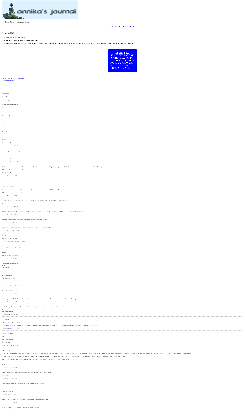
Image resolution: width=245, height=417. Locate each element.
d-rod (8, 222)
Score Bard (9, 134)
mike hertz (9, 153)
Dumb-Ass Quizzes (10, 80)
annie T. (8, 118)
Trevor (8, 314)
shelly (8, 110)
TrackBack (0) (21, 78)
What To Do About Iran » (130, 26)
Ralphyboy (9, 230)
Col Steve (9, 402)
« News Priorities (112, 26)
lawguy (8, 99)
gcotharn (9, 345)
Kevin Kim (9, 285)
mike (8, 126)
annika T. (9, 161)
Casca (8, 145)
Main (120, 26)
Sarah (8, 410)
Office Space (74, 299)
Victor (8, 258)
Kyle (8, 270)
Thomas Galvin (10, 247)
